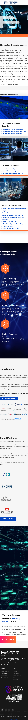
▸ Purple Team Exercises (9, 222)
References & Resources (16, 680)
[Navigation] (2, 2)
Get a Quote (16, 673)
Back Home (15, 671)
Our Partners (4, 675)
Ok (3, 717)
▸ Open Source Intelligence (10, 169)
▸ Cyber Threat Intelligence (10, 171)
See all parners (8, 519)
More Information (8, 399)
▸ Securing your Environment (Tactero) (14, 131)
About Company (5, 671)
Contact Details (4, 677)
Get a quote (8, 639)
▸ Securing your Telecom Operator (12, 129)
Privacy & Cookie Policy (17, 676)
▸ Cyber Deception (7, 226)
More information (14, 719)
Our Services (4, 673)
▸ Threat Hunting (7, 224)
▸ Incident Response (20, 224)
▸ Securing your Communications (12, 133)
